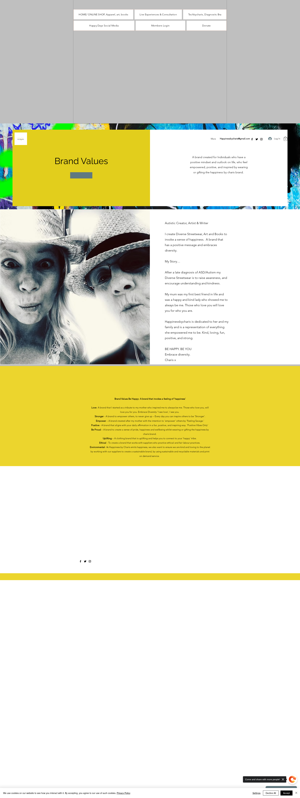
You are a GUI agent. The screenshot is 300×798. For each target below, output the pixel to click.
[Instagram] (261, 139)
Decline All (271, 793)
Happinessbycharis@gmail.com (235, 138)
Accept (286, 793)
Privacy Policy (123, 793)
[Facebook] (252, 139)
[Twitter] (256, 139)
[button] (285, 138)
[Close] (296, 792)
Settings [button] (256, 793)
